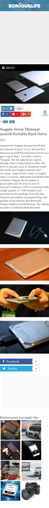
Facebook (21, 361)
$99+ (3, 140)
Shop (12, 122)
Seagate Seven (22, 149)
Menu (10, 68)
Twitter (22, 368)
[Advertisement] (24, 37)
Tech (5, 122)
